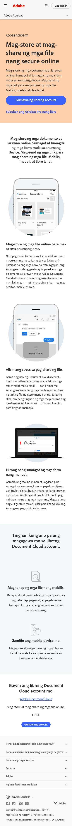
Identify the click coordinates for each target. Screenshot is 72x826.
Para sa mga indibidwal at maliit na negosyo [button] (30, 743)
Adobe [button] (9, 776)
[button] (47, 6)
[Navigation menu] (5, 6)
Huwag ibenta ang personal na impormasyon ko (27, 819)
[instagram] (14, 803)
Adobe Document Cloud (36, 699)
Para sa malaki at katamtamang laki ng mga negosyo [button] (34, 752)
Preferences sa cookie (42, 815)
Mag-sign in (60, 5)
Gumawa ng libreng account (36, 100)
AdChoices (60, 819)
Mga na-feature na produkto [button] (21, 784)
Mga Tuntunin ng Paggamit (18, 815)
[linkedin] (27, 803)
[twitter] (21, 803)
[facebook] (8, 803)
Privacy (45, 810)
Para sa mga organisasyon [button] (20, 760)
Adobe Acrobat (13, 15)
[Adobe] (18, 6)
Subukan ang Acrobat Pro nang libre (31, 112)
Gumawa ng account (36, 724)
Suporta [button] (10, 768)
